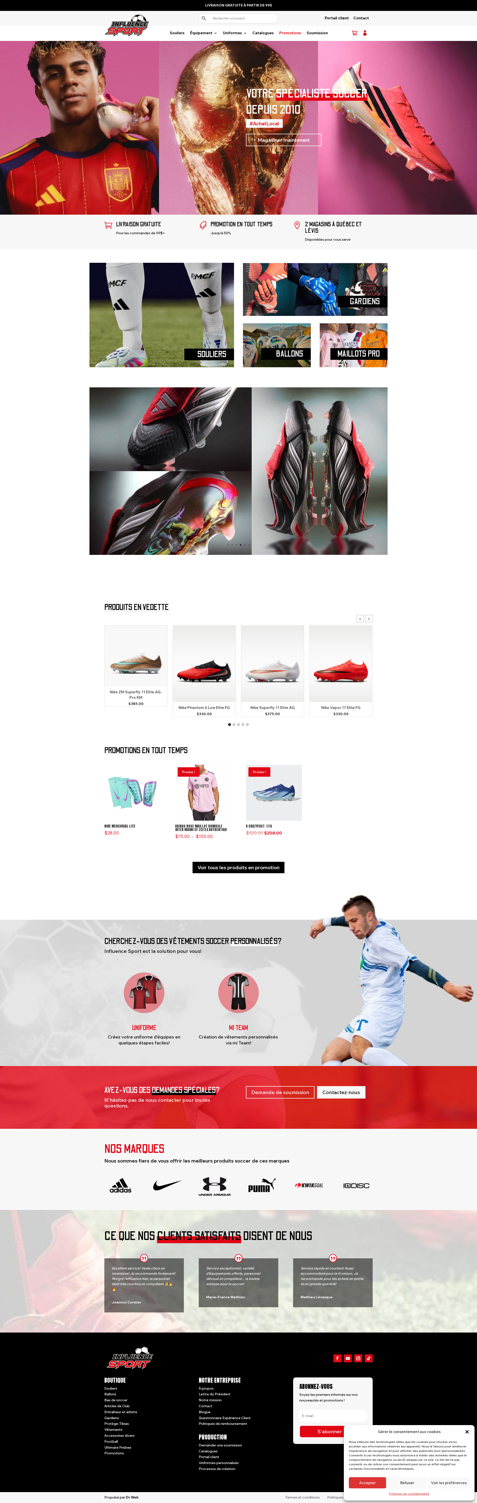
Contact (361, 17)
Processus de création (217, 1469)
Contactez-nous (341, 1092)
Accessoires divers (119, 1435)
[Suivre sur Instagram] (358, 1358)
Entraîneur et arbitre (120, 1412)
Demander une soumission (220, 1445)
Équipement (201, 33)
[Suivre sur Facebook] (337, 1358)
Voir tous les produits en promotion (238, 867)
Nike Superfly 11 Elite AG (272, 707)
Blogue (204, 1412)
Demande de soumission (280, 1092)
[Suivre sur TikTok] (369, 1358)
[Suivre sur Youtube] (348, 1358)
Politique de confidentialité (409, 1494)
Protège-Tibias (116, 1423)
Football (111, 1441)
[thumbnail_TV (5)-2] (238, 553)
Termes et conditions (302, 1497)
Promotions (290, 33)
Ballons (110, 1394)
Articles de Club (117, 1406)
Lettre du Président (215, 1394)
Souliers (177, 33)
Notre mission (210, 1400)
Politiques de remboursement (223, 1423)
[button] (467, 1431)
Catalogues (263, 33)
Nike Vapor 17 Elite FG (340, 707)
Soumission (317, 33)
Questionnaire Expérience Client (225, 1418)
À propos (206, 1388)
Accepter (367, 1482)
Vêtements (113, 1429)
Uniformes (232, 33)
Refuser (407, 1482)
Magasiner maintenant (284, 140)
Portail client (337, 17)
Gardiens (111, 1418)
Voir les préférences (449, 1482)
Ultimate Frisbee (117, 1447)
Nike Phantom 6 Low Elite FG (204, 707)
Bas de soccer (115, 1400)
